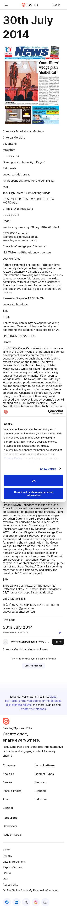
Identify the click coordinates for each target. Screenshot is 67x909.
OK (34, 480)
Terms (6, 850)
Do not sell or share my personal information (33, 493)
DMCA (7, 873)
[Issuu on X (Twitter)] (26, 902)
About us (8, 774)
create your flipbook (33, 709)
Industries (41, 799)
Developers (10, 826)
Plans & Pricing (12, 791)
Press (6, 799)
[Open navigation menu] (6, 4)
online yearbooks (30, 700)
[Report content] (60, 633)
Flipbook (40, 791)
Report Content (13, 867)
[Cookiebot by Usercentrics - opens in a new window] (48, 412)
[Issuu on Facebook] (7, 902)
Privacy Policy (13, 457)
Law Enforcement (14, 861)
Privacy (7, 856)
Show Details (48, 468)
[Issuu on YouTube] (45, 902)
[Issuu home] (30, 5)
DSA (5, 878)
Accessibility (10, 884)
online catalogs (51, 700)
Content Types (44, 774)
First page (9, 620)
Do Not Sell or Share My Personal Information (30, 890)
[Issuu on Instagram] (36, 902)
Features (40, 782)
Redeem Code (12, 834)
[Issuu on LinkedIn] (16, 902)
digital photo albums (19, 705)
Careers (7, 782)
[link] (56, 4)
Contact (8, 807)
